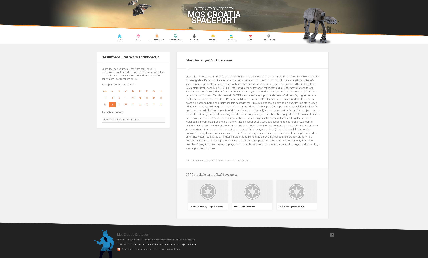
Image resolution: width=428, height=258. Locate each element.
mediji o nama (172, 244)
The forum (269, 36)
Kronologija (175, 36)
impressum (140, 244)
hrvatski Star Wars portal (214, 9)
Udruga (194, 36)
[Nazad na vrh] (332, 235)
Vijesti (119, 36)
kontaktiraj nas (155, 244)
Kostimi (213, 36)
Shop (250, 36)
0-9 (105, 91)
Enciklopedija (157, 36)
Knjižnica (231, 36)
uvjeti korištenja (188, 244)
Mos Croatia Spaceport (214, 17)
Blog (138, 36)
